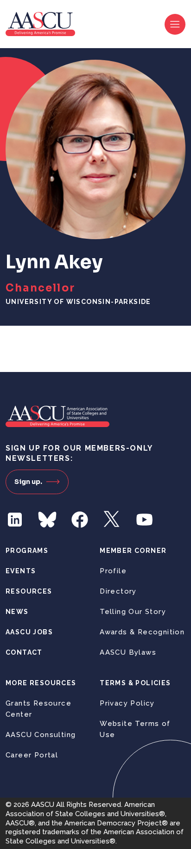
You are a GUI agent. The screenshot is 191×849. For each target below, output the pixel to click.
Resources (29, 591)
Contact (24, 652)
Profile (113, 571)
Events (21, 571)
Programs (27, 550)
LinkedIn (15, 519)
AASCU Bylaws (128, 652)
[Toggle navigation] (175, 24)
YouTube (144, 519)
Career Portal (32, 755)
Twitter (112, 519)
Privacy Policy (127, 703)
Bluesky (47, 519)
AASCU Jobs (29, 632)
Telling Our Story (133, 611)
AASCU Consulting (41, 735)
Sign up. (28, 481)
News (17, 611)
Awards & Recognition (142, 632)
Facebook (79, 519)
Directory (118, 591)
